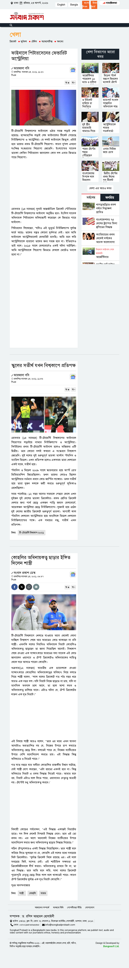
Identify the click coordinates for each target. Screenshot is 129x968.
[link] (85, 5)
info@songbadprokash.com (60, 924)
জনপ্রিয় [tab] (110, 198)
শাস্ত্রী (21, 893)
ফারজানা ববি (21, 68)
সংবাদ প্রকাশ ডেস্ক (24, 573)
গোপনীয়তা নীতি (74, 907)
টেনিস (34, 41)
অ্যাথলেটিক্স (47, 41)
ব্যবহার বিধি (58, 907)
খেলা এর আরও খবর (100, 188)
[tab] (90, 197)
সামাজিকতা (111, 3)
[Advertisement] (43, 183)
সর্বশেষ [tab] (91, 198)
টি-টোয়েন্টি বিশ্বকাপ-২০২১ (31, 532)
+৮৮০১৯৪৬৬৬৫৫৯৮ (29, 924)
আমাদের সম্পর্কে (42, 907)
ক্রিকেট (13, 41)
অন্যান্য (60, 41)
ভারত (43, 893)
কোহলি (32, 893)
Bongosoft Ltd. (111, 946)
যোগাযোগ (89, 907)
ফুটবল (24, 41)
